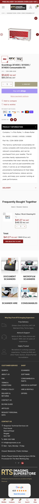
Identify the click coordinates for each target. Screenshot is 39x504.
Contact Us (7, 400)
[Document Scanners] (10, 265)
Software (25, 374)
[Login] (30, 7)
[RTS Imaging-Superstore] (18, 7)
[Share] (11, 119)
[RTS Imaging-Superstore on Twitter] (18, 463)
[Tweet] (15, 119)
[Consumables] (29, 292)
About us (6, 374)
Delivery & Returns (6, 394)
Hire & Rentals (27, 389)
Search (5, 370)
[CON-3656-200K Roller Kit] (19, 34)
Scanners (25, 370)
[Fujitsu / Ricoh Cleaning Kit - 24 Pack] (7, 217)
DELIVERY (7, 188)
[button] (1, 34)
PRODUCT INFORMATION (13, 127)
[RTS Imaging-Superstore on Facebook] (15, 463)
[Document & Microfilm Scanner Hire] (10, 292)
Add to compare (10, 101)
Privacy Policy (8, 389)
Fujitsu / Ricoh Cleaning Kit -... (25, 215)
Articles (5, 408)
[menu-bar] (4, 7)
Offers (24, 393)
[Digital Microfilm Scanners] (29, 265)
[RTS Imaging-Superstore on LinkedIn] (22, 463)
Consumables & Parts (27, 380)
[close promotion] (37, 2)
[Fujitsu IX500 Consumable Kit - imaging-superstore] (12, 59)
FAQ (3, 378)
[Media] (35, 18)
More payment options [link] (19, 96)
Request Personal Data (9, 413)
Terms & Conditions (6, 384)
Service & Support (29, 385)
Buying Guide (7, 404)
